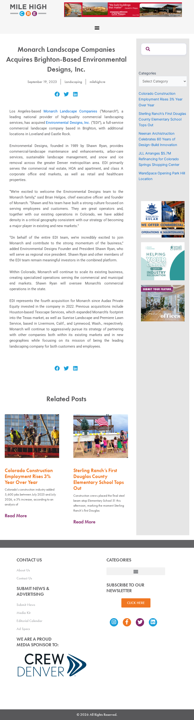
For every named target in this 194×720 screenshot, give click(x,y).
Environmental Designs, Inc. (68, 123)
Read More (16, 515)
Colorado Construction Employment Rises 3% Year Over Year (29, 476)
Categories (147, 73)
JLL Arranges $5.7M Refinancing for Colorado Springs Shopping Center (159, 159)
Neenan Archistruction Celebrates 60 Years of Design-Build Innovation (158, 139)
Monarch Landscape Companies (70, 111)
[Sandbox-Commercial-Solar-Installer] (163, 219)
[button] (97, 27)
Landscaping (73, 82)
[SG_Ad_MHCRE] (163, 261)
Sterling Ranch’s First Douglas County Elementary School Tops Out (98, 479)
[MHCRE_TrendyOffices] (163, 303)
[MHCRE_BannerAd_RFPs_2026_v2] (123, 9)
